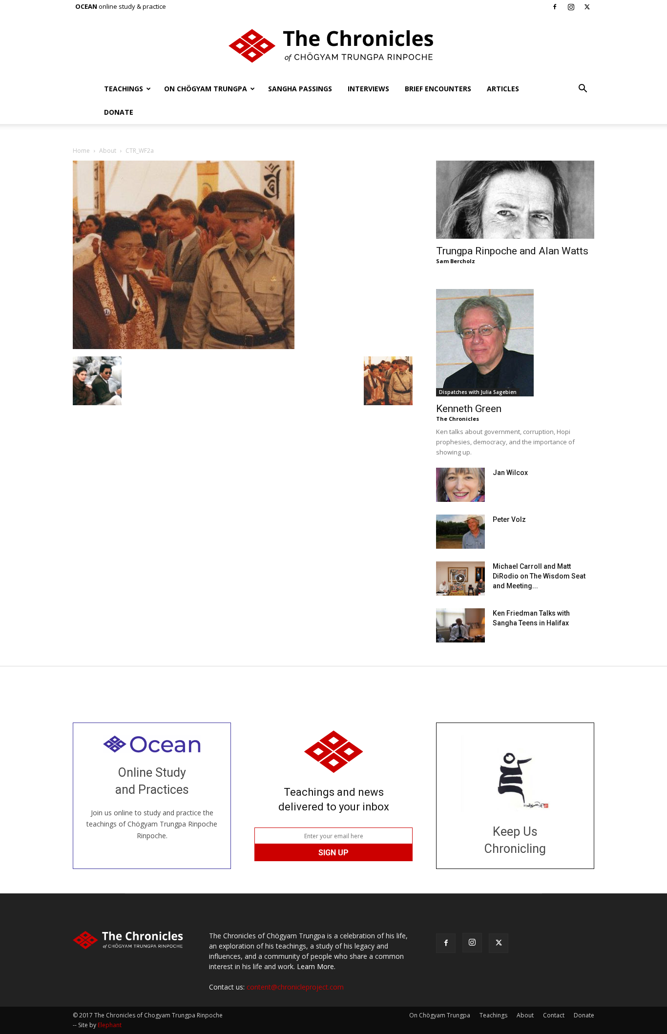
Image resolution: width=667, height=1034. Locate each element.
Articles (503, 88)
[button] (582, 89)
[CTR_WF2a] (183, 346)
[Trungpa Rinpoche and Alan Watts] (515, 200)
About (107, 150)
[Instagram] (570, 7)
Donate (118, 112)
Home (81, 150)
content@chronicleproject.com (295, 987)
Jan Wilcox (510, 472)
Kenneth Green (468, 408)
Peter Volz (509, 519)
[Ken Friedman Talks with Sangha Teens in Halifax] (460, 625)
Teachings (123, 88)
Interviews (368, 88)
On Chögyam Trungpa (205, 88)
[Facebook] (554, 7)
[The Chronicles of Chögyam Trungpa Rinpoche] (333, 46)
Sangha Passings (300, 88)
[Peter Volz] (460, 532)
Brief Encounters (438, 88)
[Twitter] (587, 7)
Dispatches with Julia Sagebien (478, 392)
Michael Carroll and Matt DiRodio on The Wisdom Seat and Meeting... (539, 576)
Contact (553, 1015)
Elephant (110, 1025)
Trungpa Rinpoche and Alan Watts (512, 251)
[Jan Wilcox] (460, 485)
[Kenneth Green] (515, 342)
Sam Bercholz (455, 261)
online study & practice (120, 6)
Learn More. (316, 966)
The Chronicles (457, 418)
